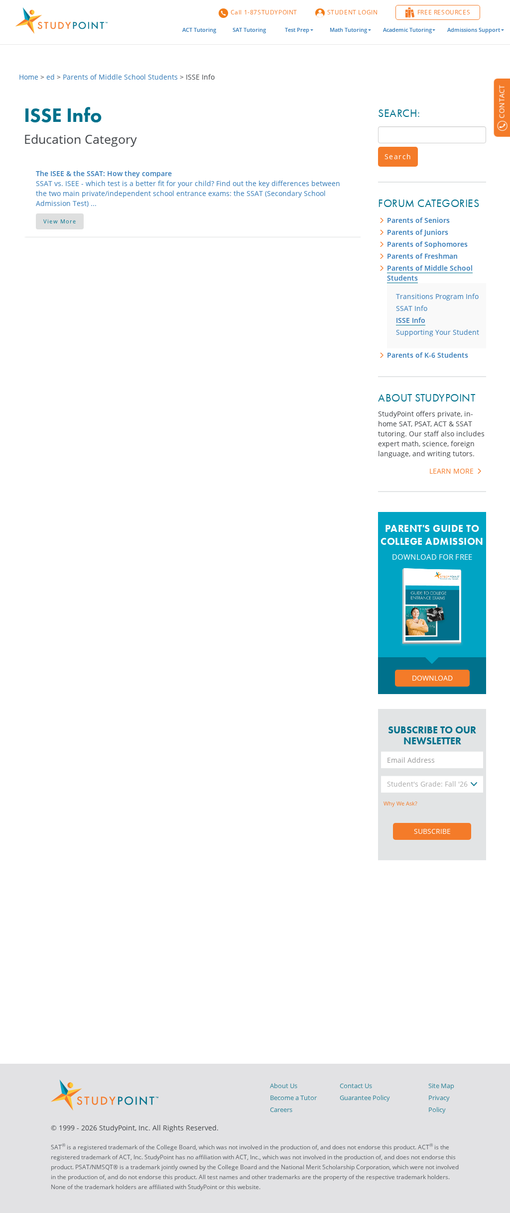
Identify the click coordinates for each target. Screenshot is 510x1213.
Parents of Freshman (422, 256)
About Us (283, 1085)
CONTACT (501, 101)
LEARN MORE (452, 471)
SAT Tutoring (249, 29)
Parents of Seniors (418, 220)
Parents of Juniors (417, 232)
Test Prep (297, 29)
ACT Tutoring (199, 29)
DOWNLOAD (432, 678)
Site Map (441, 1085)
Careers (281, 1109)
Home (29, 77)
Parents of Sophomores (427, 244)
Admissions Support (473, 29)
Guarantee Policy (365, 1097)
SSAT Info (411, 308)
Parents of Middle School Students (120, 77)
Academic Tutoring (407, 29)
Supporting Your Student (437, 332)
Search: (399, 113)
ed (50, 77)
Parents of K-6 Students (427, 355)
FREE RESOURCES (443, 12)
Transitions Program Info (437, 296)
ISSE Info (410, 320)
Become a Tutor (293, 1097)
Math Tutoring (348, 29)
